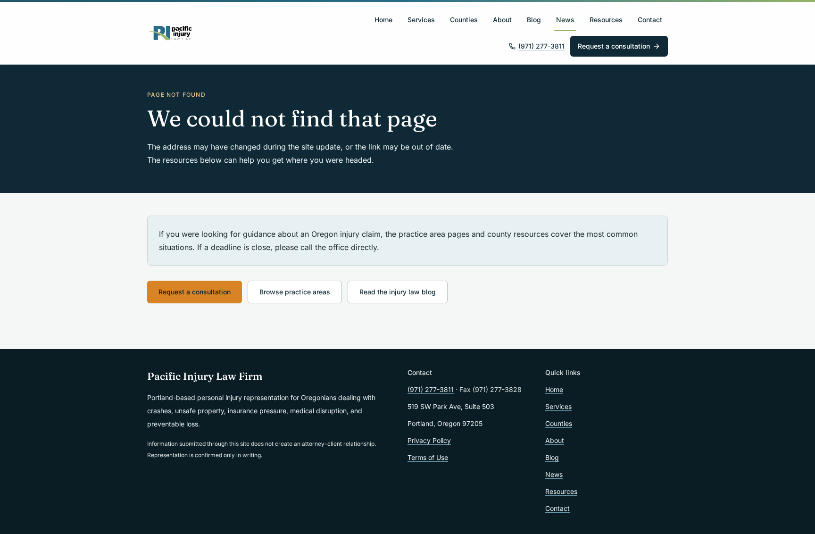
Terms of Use (428, 457)
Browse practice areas (294, 292)
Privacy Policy (429, 440)
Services (421, 20)
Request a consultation (614, 46)
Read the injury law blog (397, 292)
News (565, 20)
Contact (650, 20)
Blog (534, 20)
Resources (606, 20)
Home (383, 20)
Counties (464, 20)
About (502, 20)
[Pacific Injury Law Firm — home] (170, 33)
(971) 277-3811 (541, 46)
